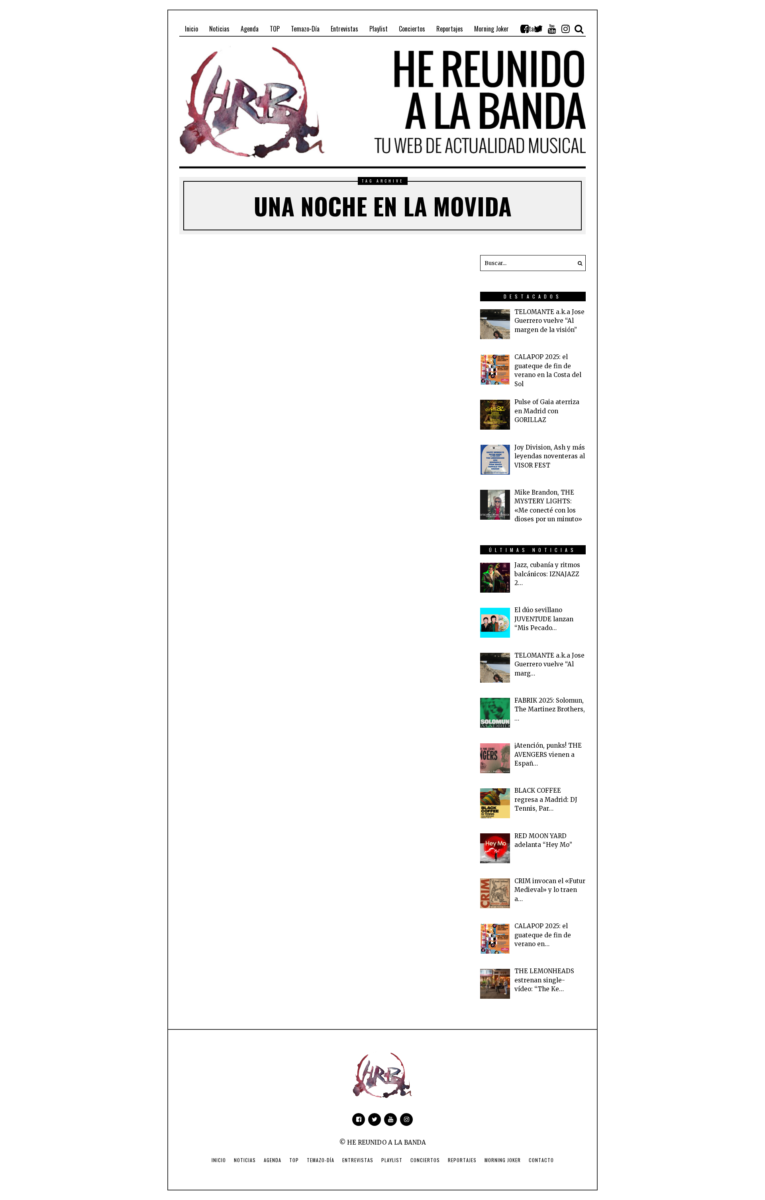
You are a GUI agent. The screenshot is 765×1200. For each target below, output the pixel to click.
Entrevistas (357, 1160)
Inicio (219, 1160)
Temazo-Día (320, 1160)
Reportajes (462, 1160)
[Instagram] (565, 29)
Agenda (272, 1160)
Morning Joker (502, 1160)
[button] (578, 263)
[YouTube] (552, 29)
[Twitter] (538, 29)
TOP (294, 1160)
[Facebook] (525, 29)
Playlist (391, 1160)
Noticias (245, 1160)
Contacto (541, 1160)
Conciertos (425, 1160)
